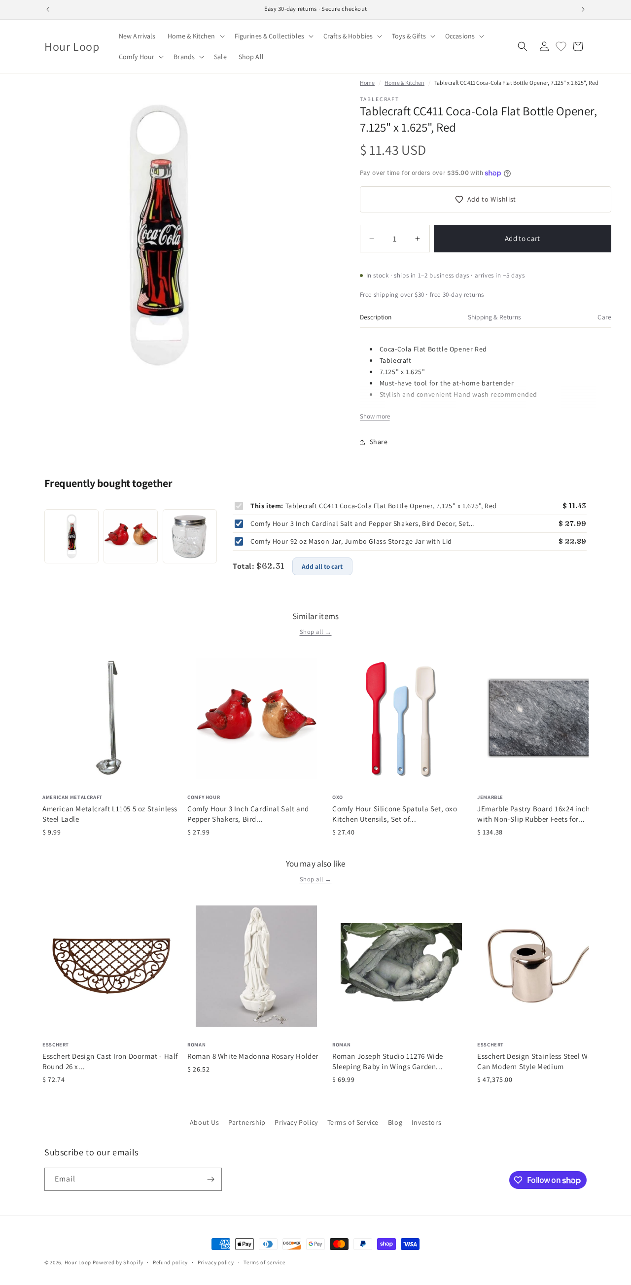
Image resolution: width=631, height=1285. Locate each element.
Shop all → (316, 631)
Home (367, 82)
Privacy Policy (296, 1122)
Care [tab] (604, 317)
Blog (395, 1122)
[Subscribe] (210, 1179)
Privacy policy (216, 1262)
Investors (426, 1122)
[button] (195, 36)
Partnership (247, 1122)
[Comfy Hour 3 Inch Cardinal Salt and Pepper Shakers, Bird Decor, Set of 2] (131, 536)
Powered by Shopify (118, 1262)
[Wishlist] (561, 46)
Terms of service (264, 1262)
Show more (375, 416)
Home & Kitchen (404, 82)
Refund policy (170, 1262)
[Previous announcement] (48, 9)
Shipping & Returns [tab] (494, 317)
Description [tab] (376, 317)
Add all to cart (322, 566)
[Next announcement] (583, 9)
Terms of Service (353, 1122)
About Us (204, 1122)
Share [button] (379, 441)
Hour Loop (78, 1262)
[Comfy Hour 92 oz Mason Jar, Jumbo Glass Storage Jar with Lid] (190, 536)
